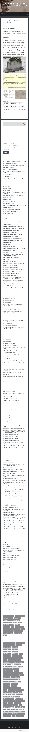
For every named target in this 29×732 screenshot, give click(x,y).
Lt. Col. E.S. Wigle (7, 685)
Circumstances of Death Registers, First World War (14, 445)
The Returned (7, 544)
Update (16, 709)
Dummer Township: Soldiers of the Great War (13, 453)
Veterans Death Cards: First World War (12, 548)
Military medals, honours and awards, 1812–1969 (14, 489)
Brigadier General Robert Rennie (17, 662)
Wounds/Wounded (17, 633)
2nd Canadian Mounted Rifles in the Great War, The (14, 248)
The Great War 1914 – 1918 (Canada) (11, 309)
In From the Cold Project (9, 167)
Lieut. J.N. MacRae (16, 679)
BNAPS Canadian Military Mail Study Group (13, 398)
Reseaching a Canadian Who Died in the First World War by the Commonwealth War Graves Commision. (14, 518)
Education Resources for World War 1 (11, 454)
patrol (12, 696)
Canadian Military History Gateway (11, 438)
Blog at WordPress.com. (14, 727)
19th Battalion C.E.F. (7, 649)
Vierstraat (21, 709)
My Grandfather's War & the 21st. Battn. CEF (13, 360)
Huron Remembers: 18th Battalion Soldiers (12, 354)
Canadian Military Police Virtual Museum (12, 273)
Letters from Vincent (8, 174)
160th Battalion (15, 653)
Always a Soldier (7, 341)
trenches (5, 709)
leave (5, 677)
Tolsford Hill (17, 707)
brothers (5, 664)
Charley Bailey (7, 190)
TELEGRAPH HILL (11, 707)
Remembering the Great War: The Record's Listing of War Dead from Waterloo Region (14, 515)
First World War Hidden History (10, 325)
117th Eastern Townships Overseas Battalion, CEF (14, 228)
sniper (5, 705)
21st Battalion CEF (8, 242)
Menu (5, 13)
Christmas (11, 664)
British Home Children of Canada (10, 407)
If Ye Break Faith (7, 199)
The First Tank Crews (8, 538)
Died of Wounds (14, 622)
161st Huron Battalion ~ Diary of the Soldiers (13, 234)
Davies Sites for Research (9, 577)
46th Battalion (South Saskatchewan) (11, 257)
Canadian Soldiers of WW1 (9, 300)
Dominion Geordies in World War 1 (11, 451)
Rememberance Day (19, 698)
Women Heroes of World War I (10, 334)
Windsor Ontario (7, 713)
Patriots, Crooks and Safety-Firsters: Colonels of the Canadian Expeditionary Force (14, 363)
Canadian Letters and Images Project (11, 434)
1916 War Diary (6, 618)
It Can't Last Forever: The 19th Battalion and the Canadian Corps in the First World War (14, 278)
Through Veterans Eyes (8, 546)
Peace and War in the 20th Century (11, 507)
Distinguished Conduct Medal (16, 666)
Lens (8, 677)
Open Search (26, 14)
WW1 (5, 553)
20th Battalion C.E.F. (7, 651)
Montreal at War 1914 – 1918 (10, 493)
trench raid (11, 709)
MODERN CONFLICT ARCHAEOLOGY (12, 491)
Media (12, 626)
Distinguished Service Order (9, 668)
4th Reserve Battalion (20, 642)
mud (23, 690)
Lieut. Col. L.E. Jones (7, 679)
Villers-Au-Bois (6, 711)
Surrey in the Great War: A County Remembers (13, 534)
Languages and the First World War (11, 201)
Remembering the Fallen (9, 512)
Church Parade (17, 664)
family (17, 668)
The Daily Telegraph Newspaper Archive (12, 592)
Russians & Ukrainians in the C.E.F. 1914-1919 (13, 372)
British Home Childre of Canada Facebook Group (14, 403)
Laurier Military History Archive (10, 478)
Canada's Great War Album (9, 298)
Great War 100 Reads (8, 197)
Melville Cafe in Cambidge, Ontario (11, 176)
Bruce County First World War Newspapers (13, 415)
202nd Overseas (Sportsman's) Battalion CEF (13, 240)
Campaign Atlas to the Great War (11, 421)
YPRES (5, 635)
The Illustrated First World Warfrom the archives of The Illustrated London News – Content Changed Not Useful (15, 329)
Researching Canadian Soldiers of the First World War (15, 520)
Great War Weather (8, 467)
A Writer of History (8, 186)
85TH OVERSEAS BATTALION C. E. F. (11, 265)
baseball (13, 655)
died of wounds (6, 666)
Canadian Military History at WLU (11, 436)
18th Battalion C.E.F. (7, 647)
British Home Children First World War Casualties (14, 405)
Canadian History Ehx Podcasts (10, 383)
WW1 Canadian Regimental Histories (11, 290)
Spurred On (6, 374)
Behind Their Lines (7, 188)
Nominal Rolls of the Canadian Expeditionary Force (14, 500)
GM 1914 (6, 579)
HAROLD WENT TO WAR (9, 352)
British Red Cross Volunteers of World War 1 (13, 413)
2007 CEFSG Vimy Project (9, 391)
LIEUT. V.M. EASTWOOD (16, 681)
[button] (5, 94)
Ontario (5, 694)
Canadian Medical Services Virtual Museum (12, 271)
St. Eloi (20, 705)
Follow (6, 152)
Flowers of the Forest (8, 462)
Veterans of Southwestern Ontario (11, 332)
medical (17, 626)
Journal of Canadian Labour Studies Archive (13, 584)
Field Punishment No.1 (8, 323)
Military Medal (17, 690)
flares (12, 670)
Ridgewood (11, 700)
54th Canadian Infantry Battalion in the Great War (14, 263)
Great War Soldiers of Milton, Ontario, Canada (13, 350)
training (23, 707)
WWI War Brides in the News (10, 557)
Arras (5, 655)
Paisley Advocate (12, 694)
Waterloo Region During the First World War (13, 609)
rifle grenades (17, 700)
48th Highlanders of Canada (9, 259)
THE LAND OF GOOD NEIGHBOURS (11, 211)
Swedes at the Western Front (10, 535)
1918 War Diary (6, 620)
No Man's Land (18, 692)
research (5, 700)
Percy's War (6, 365)
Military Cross (10, 690)
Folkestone (17, 670)
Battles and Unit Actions (15, 620)
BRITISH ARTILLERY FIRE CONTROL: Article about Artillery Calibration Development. (14, 401)
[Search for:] (14, 124)
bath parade (19, 655)
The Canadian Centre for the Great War (12, 209)
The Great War (7, 307)
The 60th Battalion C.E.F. (9, 285)
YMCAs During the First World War (11, 559)
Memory (21, 626)
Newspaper (6, 628)
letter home (17, 677)
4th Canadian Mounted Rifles (10, 261)
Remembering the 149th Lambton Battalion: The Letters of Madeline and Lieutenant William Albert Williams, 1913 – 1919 (14, 369)
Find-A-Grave (6, 37)
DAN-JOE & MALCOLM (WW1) (10, 345)
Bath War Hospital (8, 396)
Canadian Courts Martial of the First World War (13, 423)
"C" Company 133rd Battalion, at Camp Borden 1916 (14, 221)
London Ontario (7, 626)
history (10, 675)
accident (21, 653)
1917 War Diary (17, 618)
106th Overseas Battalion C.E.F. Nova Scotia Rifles (14, 226)
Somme (16, 705)
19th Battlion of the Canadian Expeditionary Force (14, 238)
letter (12, 677)
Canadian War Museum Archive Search (12, 575)
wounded (22, 713)
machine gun (13, 685)
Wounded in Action (7, 715)
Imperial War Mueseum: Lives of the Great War (13, 469)
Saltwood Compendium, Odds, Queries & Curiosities (14, 526)
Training (5, 633)
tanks (5, 707)
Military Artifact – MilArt (9, 203)
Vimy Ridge (10, 633)
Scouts (23, 700)
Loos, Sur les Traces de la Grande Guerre (12, 487)
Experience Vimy (7, 457)
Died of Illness (6, 622)
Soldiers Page (10, 705)
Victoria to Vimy (7, 601)
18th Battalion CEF (7, 130)
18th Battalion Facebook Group (10, 163)
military (5, 690)
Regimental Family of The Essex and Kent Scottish (14, 178)
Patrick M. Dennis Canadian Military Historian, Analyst (15, 205)
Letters (12, 624)
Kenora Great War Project (9, 473)
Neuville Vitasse (11, 692)
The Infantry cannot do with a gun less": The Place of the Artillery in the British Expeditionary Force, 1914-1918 (14, 541)
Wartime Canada (7, 607)
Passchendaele (6, 696)
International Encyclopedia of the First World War (14, 471)
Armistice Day (7, 567)
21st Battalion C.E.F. (7, 653)
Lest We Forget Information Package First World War (15, 480)
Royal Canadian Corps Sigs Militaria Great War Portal (14, 522)
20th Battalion (14, 649)
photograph (6, 698)
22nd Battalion (7, 244)
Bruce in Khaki (7, 419)
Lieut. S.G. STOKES (7, 681)
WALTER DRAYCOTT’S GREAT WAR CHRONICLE (14, 376)
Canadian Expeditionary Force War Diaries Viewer (14, 165)
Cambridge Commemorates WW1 (11, 267)
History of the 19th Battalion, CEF (11, 275)
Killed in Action (6, 624)
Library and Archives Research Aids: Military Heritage (14, 485)
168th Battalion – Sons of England (11, 236)
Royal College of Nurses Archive (10, 524)
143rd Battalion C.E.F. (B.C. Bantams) (11, 230)
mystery (5, 692)
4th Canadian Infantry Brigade (9, 642)
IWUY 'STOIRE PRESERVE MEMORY (11, 169)
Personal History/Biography (15, 628)
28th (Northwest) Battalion (9, 246)
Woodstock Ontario (15, 713)
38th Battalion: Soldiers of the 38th (11, 250)
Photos (23, 628)
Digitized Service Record (9, 28)
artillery (9, 655)
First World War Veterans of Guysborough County (14, 195)
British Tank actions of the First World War (12, 569)
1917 (12, 618)
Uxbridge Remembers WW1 (9, 599)
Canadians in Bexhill (8, 302)
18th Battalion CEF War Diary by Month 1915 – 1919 (15, 161)
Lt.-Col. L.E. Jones (14, 683)
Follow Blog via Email (8, 143)
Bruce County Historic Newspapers (11, 417)
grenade (5, 675)
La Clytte (21, 675)
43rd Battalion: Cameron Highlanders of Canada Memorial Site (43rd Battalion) (13, 255)
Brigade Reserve (7, 662)
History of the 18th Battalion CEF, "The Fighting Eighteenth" (14, 4)
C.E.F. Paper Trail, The (8, 571)
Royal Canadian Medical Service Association (13, 283)
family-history (6, 670)
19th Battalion (14, 647)
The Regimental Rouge (8, 213)
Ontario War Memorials (9, 502)
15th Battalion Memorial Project (10, 232)
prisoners (12, 698)
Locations (17, 624)
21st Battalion (14, 651)
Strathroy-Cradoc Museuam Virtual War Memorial (14, 532)
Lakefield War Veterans (8, 356)
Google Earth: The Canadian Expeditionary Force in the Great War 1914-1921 (14, 465)
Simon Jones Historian (8, 207)
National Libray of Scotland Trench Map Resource (14, 586)
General (19, 622)
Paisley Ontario (19, 694)
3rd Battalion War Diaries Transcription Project (13, 252)
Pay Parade (17, 696)
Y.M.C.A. (17, 715)
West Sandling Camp (20, 711)
